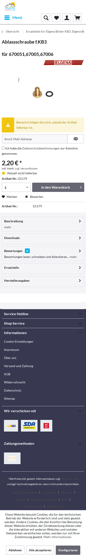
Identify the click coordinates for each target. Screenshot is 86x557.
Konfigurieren (68, 550)
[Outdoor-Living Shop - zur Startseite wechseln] (10, 6)
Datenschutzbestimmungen (41, 148)
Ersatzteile (11, 267)
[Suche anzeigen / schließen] (45, 17)
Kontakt (20, 499)
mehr (7, 227)
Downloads (12, 238)
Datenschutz (12, 390)
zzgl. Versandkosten (26, 168)
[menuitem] (13, 17)
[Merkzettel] (56, 17)
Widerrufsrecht (14, 382)
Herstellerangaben (17, 280)
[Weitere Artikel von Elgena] (63, 63)
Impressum (11, 349)
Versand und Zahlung (18, 366)
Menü (17, 17)
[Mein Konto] (66, 17)
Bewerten (36, 197)
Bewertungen (13, 251)
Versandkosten (69, 478)
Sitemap (9, 398)
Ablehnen (15, 550)
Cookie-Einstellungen (18, 341)
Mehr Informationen (57, 537)
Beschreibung (13, 221)
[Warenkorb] (77, 17)
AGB (7, 374)
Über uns (10, 358)
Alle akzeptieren (40, 550)
